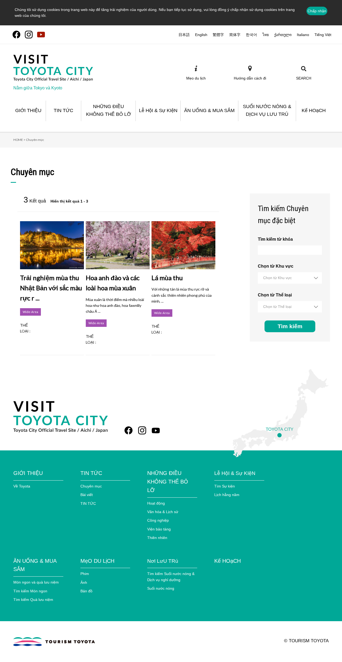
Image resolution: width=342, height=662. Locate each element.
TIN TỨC (88, 503)
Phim (84, 574)
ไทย (265, 35)
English (201, 35)
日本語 (184, 35)
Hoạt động (156, 503)
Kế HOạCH (227, 561)
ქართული (283, 35)
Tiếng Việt (322, 35)
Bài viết (86, 495)
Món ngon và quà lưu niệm (36, 582)
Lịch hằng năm (226, 495)
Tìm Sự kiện (224, 486)
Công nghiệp (158, 520)
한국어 (251, 35)
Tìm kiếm (290, 326)
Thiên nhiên (157, 538)
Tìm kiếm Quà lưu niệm (33, 599)
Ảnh (83, 582)
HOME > (19, 140)
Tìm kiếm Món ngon (30, 591)
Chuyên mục (91, 486)
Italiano (303, 35)
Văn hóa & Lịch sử (162, 512)
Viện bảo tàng (159, 529)
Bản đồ (86, 591)
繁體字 (218, 35)
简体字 (234, 35)
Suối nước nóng (160, 588)
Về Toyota (21, 486)
